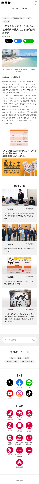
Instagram (19, 394)
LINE (29, 383)
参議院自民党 (19, 463)
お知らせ (6, 18)
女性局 (29, 418)
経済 (19, 358)
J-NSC (29, 455)
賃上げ (12, 358)
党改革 (27, 358)
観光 (29, 18)
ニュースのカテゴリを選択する (19, 8)
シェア (19, 41)
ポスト (10, 41)
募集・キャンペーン (27, 361)
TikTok (29, 394)
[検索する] (34, 340)
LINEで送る (29, 41)
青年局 (10, 430)
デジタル (6, 21)
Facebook (19, 383)
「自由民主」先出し (18, 18)
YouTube (10, 394)
